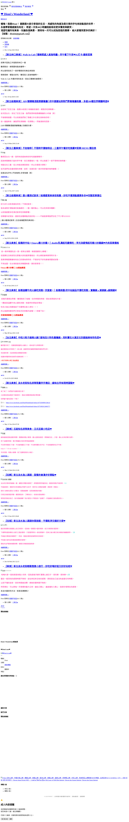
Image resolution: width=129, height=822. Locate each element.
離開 (11, 819)
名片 (6, 46)
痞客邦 (11, 86)
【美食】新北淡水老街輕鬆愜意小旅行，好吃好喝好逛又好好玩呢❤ (38, 566)
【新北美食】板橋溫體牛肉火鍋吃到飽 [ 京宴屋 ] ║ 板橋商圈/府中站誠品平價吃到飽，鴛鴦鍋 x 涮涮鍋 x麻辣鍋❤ (61, 290)
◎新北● (15, 90)
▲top (2, 93)
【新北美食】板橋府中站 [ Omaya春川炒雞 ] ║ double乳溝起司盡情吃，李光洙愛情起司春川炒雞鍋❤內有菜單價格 (62, 243)
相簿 (6, 42)
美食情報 (16, 38)
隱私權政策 (75, 796)
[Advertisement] (15, 626)
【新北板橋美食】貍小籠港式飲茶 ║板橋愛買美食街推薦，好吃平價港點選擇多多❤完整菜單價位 (53, 195)
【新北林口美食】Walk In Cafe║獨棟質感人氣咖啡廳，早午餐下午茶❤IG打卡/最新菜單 (48, 54)
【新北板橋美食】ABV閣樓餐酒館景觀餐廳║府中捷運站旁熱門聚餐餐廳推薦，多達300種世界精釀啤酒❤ (57, 101)
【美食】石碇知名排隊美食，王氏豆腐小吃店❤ (28, 429)
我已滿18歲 (5, 819)
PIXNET (50, 796)
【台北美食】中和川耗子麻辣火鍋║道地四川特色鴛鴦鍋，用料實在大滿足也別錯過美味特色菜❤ (53, 337)
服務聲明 (82, 796)
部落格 (7, 44)
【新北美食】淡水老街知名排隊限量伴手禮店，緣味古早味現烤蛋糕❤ (39, 383)
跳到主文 (4, 19)
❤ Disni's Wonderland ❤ (17, 14)
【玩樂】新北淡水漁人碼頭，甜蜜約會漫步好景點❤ (30, 475)
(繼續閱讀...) (5, 83)
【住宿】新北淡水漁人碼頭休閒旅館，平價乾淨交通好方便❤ (35, 521)
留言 (15, 86)
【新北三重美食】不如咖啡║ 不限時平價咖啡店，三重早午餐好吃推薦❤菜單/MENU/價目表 (50, 148)
